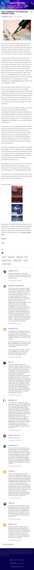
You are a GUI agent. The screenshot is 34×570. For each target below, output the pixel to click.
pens (26, 257)
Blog (2, 243)
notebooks (19, 257)
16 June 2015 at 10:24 (14, 357)
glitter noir (11, 524)
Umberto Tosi (12, 271)
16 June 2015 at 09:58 (14, 280)
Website (3, 239)
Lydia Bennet (12, 445)
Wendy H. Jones (6, 260)
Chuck (10, 503)
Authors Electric (17, 3)
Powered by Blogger (18, 560)
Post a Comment (8, 544)
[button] (32, 12)
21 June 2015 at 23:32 (14, 540)
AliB (9, 362)
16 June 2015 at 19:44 (14, 498)
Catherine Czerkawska (14, 285)
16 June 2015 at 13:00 (14, 395)
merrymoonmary (21, 563)
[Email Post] (2, 253)
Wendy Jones (17, 260)
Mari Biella (11, 400)
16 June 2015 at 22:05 (14, 519)
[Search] (32, 3)
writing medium (6, 264)
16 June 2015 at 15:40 (14, 440)
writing (25, 260)
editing (4, 257)
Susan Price (11, 328)
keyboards (11, 257)
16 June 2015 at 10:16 (14, 323)
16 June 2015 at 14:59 (14, 430)
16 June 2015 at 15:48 (14, 466)
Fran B (10, 471)
